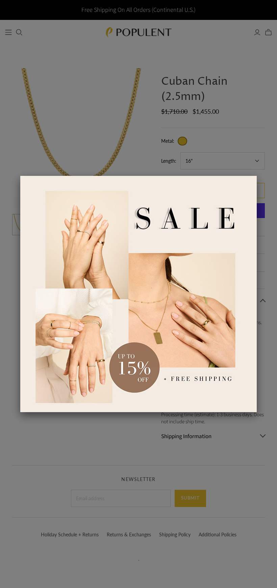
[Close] (257, 176)
